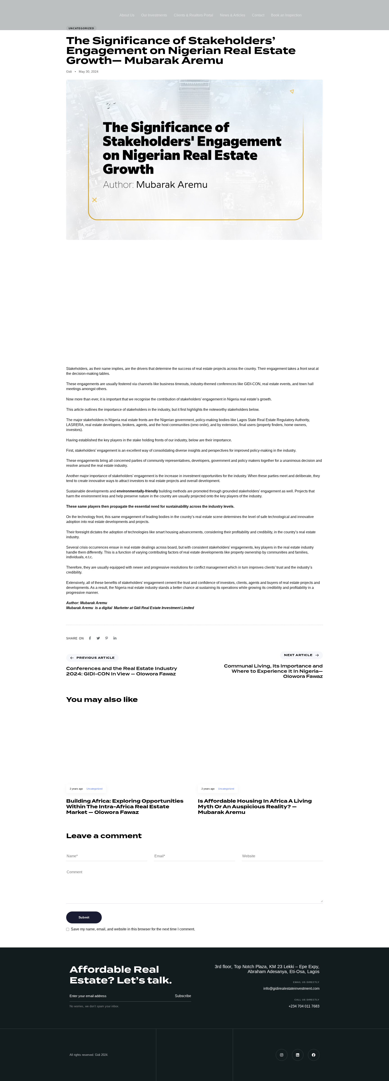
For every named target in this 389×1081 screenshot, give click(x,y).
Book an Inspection (286, 15)
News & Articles (232, 15)
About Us (127, 15)
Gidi (69, 71)
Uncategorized (94, 788)
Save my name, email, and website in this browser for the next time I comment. (133, 929)
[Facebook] (313, 1055)
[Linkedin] (297, 1055)
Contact (258, 15)
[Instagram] (281, 1055)
